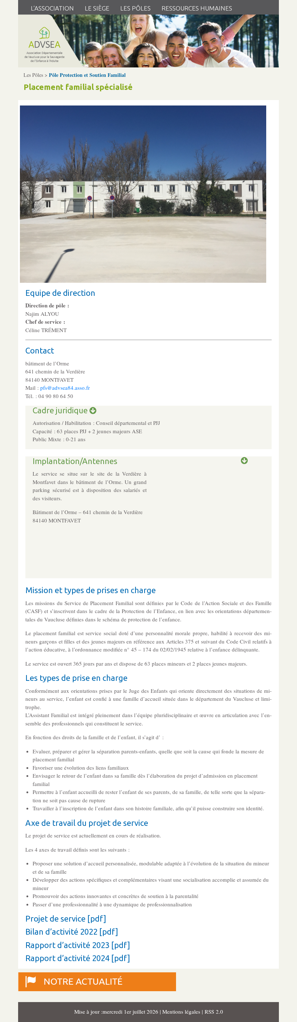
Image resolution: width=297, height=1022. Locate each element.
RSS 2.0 (213, 1011)
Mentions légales (182, 1011)
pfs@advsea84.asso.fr (65, 387)
